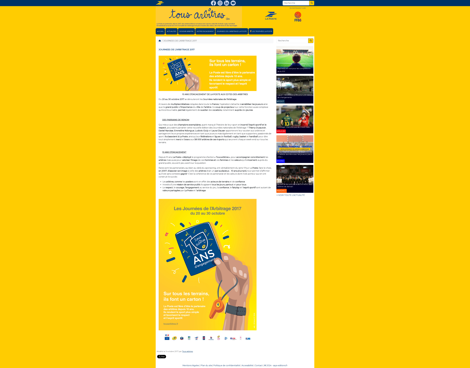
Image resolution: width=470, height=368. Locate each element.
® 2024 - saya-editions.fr (276, 365)
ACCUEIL (160, 31)
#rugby (281, 131)
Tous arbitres (187, 351)
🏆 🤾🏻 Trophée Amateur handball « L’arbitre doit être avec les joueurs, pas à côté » (294, 154)
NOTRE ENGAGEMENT (205, 31)
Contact (259, 365)
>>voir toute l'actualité (290, 195)
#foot (280, 101)
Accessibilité (247, 365)
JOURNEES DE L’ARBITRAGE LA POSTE (232, 31)
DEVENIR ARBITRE (186, 31)
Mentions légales (190, 365)
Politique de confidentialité (226, 365)
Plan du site (206, 365)
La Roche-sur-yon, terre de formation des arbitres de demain (294, 185)
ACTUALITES (171, 31)
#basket (281, 191)
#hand (280, 161)
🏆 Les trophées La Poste (261, 31)
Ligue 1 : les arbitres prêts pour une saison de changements (294, 96)
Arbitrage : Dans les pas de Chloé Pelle (293, 127)
